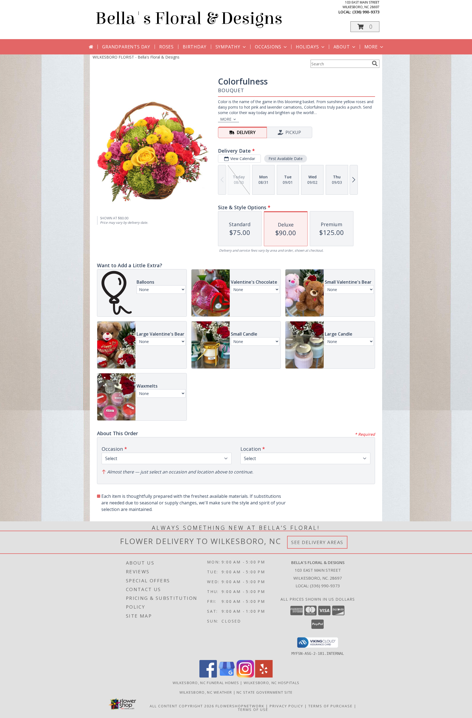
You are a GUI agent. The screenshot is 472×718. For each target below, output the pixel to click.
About (342, 47)
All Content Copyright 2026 (182, 706)
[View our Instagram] (245, 676)
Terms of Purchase (330, 706)
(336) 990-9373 (365, 11)
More (371, 47)
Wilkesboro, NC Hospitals (271, 682)
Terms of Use (253, 709)
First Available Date (286, 158)
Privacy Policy (286, 706)
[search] (374, 63)
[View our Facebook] (208, 676)
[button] (364, 26)
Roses (166, 47)
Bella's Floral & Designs (188, 18)
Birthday (194, 47)
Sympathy (228, 47)
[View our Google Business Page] (226, 676)
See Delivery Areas (317, 542)
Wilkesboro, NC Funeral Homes (206, 682)
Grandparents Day (126, 47)
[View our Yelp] (264, 676)
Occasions (268, 47)
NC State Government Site (265, 692)
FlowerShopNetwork (240, 706)
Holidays (307, 47)
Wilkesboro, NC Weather (205, 692)
